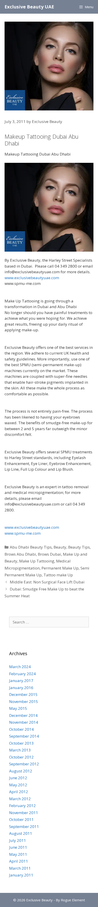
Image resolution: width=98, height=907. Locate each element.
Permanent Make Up (60, 568)
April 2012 (18, 791)
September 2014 (24, 736)
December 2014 (23, 715)
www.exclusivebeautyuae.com (32, 277)
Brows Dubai (49, 554)
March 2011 (20, 868)
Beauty (60, 547)
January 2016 (21, 687)
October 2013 (21, 743)
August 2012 (20, 771)
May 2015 (18, 708)
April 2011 (18, 861)
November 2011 (23, 812)
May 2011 (18, 854)
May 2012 (18, 784)
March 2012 (20, 798)
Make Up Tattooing (36, 561)
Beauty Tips (79, 547)
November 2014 (23, 722)
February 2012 (22, 805)
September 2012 (24, 763)
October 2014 (21, 729)
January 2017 (21, 680)
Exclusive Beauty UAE (29, 7)
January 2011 (21, 875)
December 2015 (23, 694)
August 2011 (20, 833)
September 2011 (24, 826)
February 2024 (22, 673)
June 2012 (18, 777)
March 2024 (20, 666)
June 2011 (18, 847)
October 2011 (21, 819)
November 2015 (23, 701)
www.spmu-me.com (23, 533)
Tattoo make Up (58, 574)
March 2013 (20, 750)
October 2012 (21, 757)
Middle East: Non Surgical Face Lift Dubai (47, 582)
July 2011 (17, 840)
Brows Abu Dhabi (20, 554)
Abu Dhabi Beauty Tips (31, 547)
